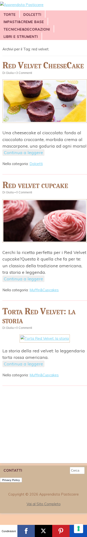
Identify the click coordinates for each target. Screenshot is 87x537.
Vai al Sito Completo (44, 504)
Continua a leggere (23, 152)
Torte (10, 14)
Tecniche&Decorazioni (27, 29)
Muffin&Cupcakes (44, 290)
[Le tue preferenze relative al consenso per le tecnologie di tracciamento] (78, 528)
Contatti (13, 470)
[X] (43, 531)
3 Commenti (24, 73)
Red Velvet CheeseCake (43, 65)
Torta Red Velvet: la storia (39, 316)
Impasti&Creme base (24, 22)
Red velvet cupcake (35, 185)
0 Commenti (24, 192)
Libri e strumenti (21, 36)
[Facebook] (26, 531)
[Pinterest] (61, 531)
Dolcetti (32, 14)
